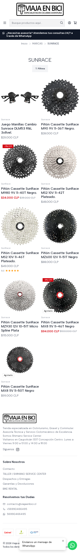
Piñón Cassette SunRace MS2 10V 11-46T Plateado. (20, 257)
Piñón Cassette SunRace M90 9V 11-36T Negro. (60, 126)
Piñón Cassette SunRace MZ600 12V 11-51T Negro (60, 255)
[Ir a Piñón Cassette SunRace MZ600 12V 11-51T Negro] (60, 226)
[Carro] (75, 23)
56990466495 (16, 514)
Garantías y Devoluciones (18, 483)
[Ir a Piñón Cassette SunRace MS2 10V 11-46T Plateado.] (20, 226)
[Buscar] (61, 23)
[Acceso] (69, 23)
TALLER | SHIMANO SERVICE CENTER (24, 474)
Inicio (24, 43)
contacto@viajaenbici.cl (21, 504)
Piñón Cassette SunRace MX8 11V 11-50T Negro (20, 388)
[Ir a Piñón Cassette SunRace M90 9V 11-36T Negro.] (60, 98)
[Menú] (4, 23)
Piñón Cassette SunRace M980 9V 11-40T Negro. (20, 191)
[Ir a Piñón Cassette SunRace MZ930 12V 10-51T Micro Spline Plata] (20, 295)
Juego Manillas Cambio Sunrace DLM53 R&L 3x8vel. (19, 128)
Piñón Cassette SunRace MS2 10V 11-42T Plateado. (60, 193)
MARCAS (37, 43)
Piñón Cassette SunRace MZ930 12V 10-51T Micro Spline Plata (20, 326)
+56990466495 (17, 509)
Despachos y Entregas (16, 479)
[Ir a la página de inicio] (40, 9)
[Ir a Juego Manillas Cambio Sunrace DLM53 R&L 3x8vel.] (20, 98)
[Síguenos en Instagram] (18, 449)
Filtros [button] (41, 68)
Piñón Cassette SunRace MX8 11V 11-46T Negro (60, 324)
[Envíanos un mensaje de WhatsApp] (72, 545)
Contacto (9, 468)
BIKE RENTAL (10, 488)
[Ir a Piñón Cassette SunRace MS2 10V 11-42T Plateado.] (60, 162)
